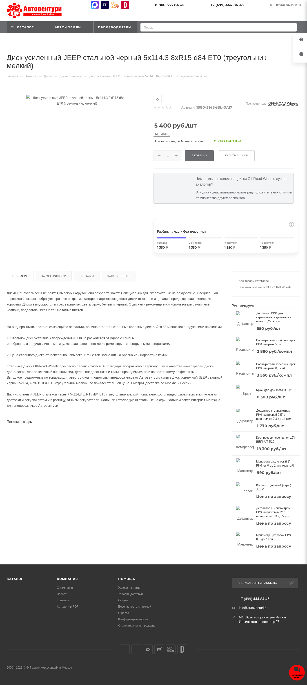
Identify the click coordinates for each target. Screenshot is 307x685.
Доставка (87, 276)
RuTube (105, 5)
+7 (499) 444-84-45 (227, 5)
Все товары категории (254, 281)
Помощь (126, 579)
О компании (65, 587)
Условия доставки (130, 594)
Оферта (123, 613)
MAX (95, 5)
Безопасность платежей (134, 606)
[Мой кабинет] (299, 16)
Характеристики (53, 276)
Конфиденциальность (133, 619)
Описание (20, 276)
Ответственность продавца (136, 625)
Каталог (15, 579)
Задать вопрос (118, 276)
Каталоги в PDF (67, 606)
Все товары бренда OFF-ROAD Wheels (265, 287)
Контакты (63, 600)
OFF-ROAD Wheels (283, 103)
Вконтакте (74, 5)
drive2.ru (125, 5)
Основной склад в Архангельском (178, 141)
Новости (62, 594)
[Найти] (292, 27)
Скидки (123, 600)
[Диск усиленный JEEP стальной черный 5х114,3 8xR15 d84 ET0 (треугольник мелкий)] (76, 100)
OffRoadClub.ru (115, 5)
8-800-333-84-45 (169, 5)
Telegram (85, 5)
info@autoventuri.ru (288, 5)
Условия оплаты (129, 587)
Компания (67, 579)
